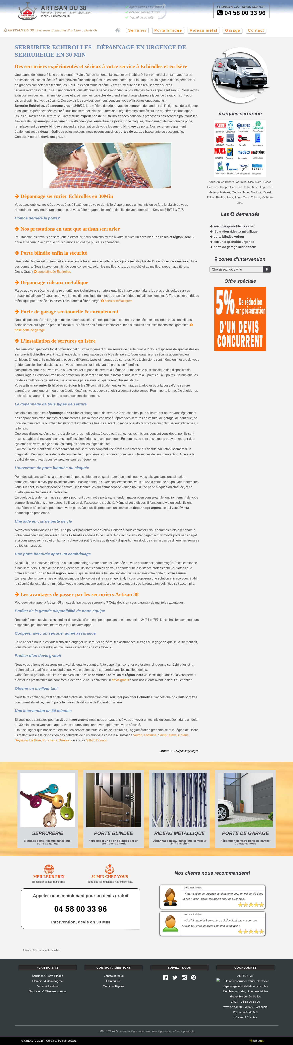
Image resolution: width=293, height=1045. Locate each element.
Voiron (137, 735)
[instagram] (184, 978)
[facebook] (165, 978)
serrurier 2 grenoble (132, 1031)
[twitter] (174, 978)
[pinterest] (193, 978)
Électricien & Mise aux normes (48, 991)
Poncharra (49, 740)
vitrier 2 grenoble (183, 1031)
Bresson (65, 740)
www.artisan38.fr (233, 1006)
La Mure (35, 740)
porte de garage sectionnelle (235, 247)
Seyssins (21, 740)
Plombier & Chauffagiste (47, 981)
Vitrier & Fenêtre (47, 986)
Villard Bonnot (96, 740)
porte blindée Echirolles (54, 271)
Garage (232, 30)
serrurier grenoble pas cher (234, 226)
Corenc (183, 735)
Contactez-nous (114, 975)
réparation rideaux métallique (235, 231)
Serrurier (137, 30)
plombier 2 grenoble (158, 1031)
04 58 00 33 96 (244, 12)
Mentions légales (113, 986)
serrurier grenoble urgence (233, 241)
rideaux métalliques (118, 301)
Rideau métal (203, 30)
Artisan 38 (28, 950)
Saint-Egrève (167, 735)
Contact (256, 30)
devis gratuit (120, 680)
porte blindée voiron (228, 236)
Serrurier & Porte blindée (47, 975)
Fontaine (150, 735)
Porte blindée (168, 30)
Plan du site (113, 981)
